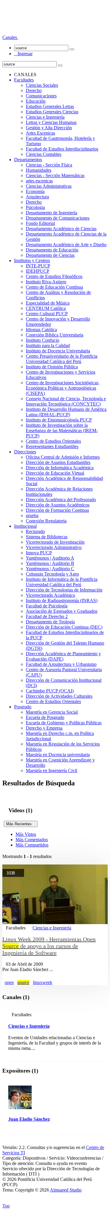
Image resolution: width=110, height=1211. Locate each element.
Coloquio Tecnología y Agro (52, 573)
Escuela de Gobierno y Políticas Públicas (63, 722)
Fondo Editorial (40, 223)
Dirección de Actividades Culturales (59, 696)
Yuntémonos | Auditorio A (50, 557)
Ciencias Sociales (42, 85)
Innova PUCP (39, 552)
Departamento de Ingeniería (51, 212)
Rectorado (35, 531)
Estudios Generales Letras (50, 106)
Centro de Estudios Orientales (53, 441)
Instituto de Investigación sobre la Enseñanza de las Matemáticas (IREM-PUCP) (62, 430)
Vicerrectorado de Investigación (55, 542)
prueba (32, 515)
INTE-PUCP (38, 265)
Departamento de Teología (50, 621)
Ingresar (23, 53)
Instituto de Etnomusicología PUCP (59, 419)
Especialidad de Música (48, 302)
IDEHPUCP (37, 271)
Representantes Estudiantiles (52, 446)
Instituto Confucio (42, 340)
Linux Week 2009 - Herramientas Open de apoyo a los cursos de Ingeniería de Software (49, 946)
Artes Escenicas (40, 132)
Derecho (34, 90)
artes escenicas (39, 180)
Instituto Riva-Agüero (46, 281)
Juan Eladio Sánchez (29, 1119)
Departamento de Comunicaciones (57, 217)
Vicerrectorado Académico (50, 595)
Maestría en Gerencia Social (52, 712)
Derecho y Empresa (44, 727)
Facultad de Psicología (46, 605)
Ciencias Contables (43, 154)
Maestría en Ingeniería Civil (51, 770)
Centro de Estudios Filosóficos (54, 276)
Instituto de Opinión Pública (52, 366)
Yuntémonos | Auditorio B (50, 563)
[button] (10, 37)
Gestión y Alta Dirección (49, 127)
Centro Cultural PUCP (47, 313)
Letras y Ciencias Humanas (51, 122)
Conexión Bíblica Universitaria (54, 334)
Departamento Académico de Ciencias (61, 228)
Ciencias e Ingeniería (45, 117)
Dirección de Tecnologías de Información (64, 589)
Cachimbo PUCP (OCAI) (50, 690)
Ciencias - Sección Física (49, 164)
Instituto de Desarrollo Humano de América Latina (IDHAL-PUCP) (66, 412)
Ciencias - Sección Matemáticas (55, 175)
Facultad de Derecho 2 (47, 616)
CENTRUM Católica (46, 308)
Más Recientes (20, 824)
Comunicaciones (41, 95)
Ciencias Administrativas (49, 186)
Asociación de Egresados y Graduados (61, 611)
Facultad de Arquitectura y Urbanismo (61, 664)
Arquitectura (37, 196)
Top (6, 1205)
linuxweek (42, 982)
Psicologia (35, 207)
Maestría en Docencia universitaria (58, 754)
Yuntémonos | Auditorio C (50, 568)
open (9, 982)
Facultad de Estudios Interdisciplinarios (62, 148)
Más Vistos (26, 834)
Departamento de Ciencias (50, 255)
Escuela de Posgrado (45, 717)
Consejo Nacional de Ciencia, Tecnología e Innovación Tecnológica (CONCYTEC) (66, 401)
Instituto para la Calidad (48, 345)
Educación (35, 101)
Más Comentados (32, 839)
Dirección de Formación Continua (57, 510)
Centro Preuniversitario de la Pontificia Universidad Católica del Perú (61, 359)
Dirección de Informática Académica (60, 467)
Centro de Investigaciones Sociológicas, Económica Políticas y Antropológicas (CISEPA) (62, 388)
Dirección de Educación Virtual (55, 472)
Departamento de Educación (52, 249)
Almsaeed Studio (66, 1189)
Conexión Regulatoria (46, 520)
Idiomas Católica (41, 329)
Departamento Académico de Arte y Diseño (66, 244)
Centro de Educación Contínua (54, 287)
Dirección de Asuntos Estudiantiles (58, 462)
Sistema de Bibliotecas (46, 536)
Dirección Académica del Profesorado (61, 499)
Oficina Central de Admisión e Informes (63, 457)
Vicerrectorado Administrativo (54, 547)
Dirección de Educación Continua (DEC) (64, 627)
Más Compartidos (32, 844)
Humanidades (38, 170)
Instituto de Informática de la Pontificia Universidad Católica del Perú (61, 582)
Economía (35, 191)
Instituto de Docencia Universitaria (58, 350)
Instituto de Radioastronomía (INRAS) (61, 600)
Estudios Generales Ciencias (52, 111)
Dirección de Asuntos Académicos (57, 504)
